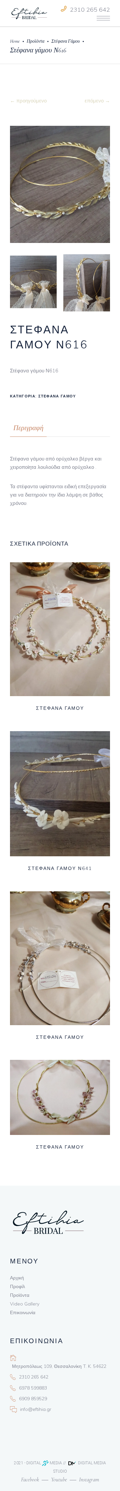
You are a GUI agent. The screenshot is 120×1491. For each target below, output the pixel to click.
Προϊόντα (35, 41)
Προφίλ (17, 1286)
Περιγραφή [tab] (28, 428)
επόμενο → (97, 100)
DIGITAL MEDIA (44, 1463)
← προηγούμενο (28, 100)
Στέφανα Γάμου (65, 41)
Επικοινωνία (22, 1312)
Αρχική (17, 1278)
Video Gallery (24, 1304)
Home (15, 41)
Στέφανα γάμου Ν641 (60, 868)
